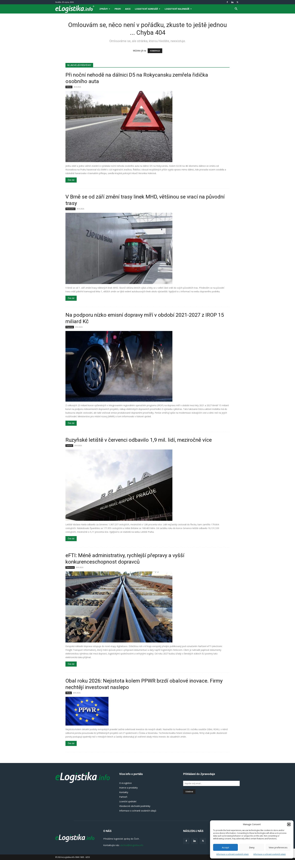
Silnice (68, 87)
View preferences (278, 847)
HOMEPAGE (155, 51)
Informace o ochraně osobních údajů (232, 854)
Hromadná (70, 209)
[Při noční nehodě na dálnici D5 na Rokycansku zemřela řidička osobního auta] (147, 126)
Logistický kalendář (177, 8)
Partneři (123, 796)
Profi (118, 8)
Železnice (70, 567)
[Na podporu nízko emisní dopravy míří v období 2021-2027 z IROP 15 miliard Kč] (147, 366)
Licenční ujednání (127, 801)
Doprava (69, 327)
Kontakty (123, 792)
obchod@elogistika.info (131, 845)
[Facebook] (227, 2)
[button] (288, 824)
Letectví (69, 445)
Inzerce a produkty (128, 787)
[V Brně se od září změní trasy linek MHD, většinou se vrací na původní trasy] (147, 248)
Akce (128, 8)
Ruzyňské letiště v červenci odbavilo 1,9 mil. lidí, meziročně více (138, 440)
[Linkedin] (232, 2)
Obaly (68, 693)
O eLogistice (125, 783)
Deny (252, 847)
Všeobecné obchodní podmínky (134, 806)
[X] (237, 2)
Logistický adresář (146, 8)
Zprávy (103, 8)
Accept (225, 847)
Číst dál (71, 180)
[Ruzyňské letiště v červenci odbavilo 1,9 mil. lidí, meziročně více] (147, 485)
